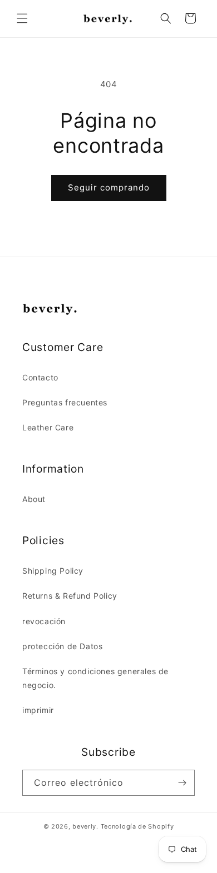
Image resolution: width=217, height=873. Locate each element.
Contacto (40, 377)
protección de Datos (62, 646)
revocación (44, 621)
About (34, 499)
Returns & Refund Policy (69, 595)
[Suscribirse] (182, 783)
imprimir (38, 710)
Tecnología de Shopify (137, 826)
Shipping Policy (52, 570)
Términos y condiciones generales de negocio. (95, 678)
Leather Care (47, 427)
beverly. (85, 826)
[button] (22, 18)
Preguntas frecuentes (64, 402)
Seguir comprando (109, 187)
